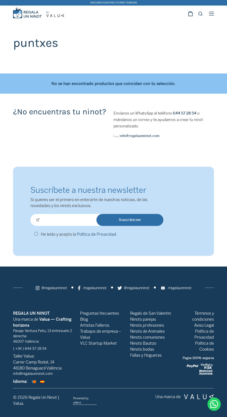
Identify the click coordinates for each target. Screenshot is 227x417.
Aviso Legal (204, 325)
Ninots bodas (142, 349)
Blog (84, 319)
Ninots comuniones (147, 337)
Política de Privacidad (96, 234)
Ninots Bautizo (143, 343)
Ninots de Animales (147, 331)
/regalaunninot (94, 288)
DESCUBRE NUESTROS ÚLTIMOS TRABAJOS (113, 2)
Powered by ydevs (81, 400)
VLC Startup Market (98, 343)
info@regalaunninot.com (140, 136)
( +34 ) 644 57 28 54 (30, 348)
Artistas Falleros (94, 325)
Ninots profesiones (147, 325)
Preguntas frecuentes (99, 313)
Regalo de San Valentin (150, 313)
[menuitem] (34, 381)
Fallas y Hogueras (146, 355)
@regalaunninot (54, 288)
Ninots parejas (143, 319)
